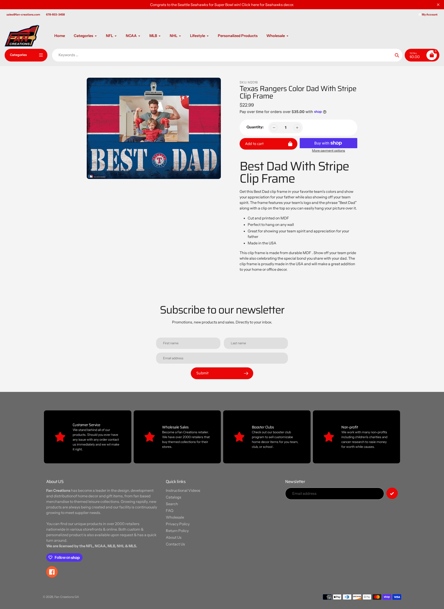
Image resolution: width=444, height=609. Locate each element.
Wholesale (175, 517)
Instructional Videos (183, 490)
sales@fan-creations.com (23, 14)
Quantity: (255, 127)
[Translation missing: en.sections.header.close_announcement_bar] (438, 4)
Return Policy (177, 530)
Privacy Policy (178, 524)
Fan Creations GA (66, 597)
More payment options (328, 150)
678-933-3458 (55, 14)
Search (172, 503)
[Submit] (392, 493)
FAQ (169, 510)
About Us (174, 537)
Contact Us (175, 544)
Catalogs (173, 497)
